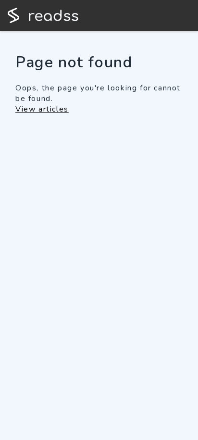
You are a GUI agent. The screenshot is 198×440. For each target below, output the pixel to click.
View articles (42, 109)
